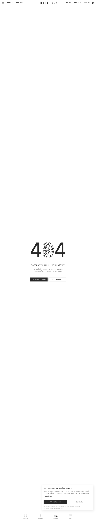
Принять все (55, 502)
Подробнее (48, 496)
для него (20, 3)
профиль (78, 3)
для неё (10, 3)
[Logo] (48, 3)
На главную (57, 279)
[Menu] (3, 3)
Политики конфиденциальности (53, 508)
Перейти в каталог (38, 279)
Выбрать (79, 502)
